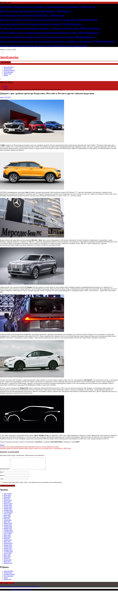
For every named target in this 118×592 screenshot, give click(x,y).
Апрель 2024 (8, 540)
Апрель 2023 (8, 560)
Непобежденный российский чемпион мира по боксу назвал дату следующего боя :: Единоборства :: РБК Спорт (35, 448)
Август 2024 (8, 533)
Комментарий (5, 469)
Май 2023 (7, 558)
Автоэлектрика (8, 67)
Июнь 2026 (7, 497)
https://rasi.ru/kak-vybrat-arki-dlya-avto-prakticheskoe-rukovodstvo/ (19, 586)
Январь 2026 (8, 505)
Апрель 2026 (8, 500)
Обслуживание (8, 72)
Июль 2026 (7, 495)
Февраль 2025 (8, 523)
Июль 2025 (7, 515)
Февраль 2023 (8, 563)
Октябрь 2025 (8, 510)
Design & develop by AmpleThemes (21, 589)
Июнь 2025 (7, 517)
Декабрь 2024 (8, 526)
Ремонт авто (7, 73)
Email (2, 475)
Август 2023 (8, 553)
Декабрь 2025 (8, 507)
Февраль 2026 (8, 503)
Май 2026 (7, 498)
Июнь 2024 (7, 536)
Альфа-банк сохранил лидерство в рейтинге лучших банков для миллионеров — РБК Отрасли (47, 7)
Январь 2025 (8, 525)
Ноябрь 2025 (8, 508)
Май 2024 (7, 538)
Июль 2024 (7, 535)
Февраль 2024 (8, 543)
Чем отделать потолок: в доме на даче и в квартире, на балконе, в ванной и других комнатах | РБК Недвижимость (57, 41)
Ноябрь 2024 (8, 528)
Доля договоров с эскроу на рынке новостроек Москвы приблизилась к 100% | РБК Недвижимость (49, 32)
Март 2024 (7, 541)
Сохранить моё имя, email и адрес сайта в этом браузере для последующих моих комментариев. (32, 482)
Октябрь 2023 (8, 550)
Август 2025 (8, 513)
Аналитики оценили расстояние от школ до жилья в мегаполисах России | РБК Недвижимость (47, 37)
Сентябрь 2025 (8, 512)
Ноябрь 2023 (8, 548)
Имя (2, 472)
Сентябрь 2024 (8, 531)
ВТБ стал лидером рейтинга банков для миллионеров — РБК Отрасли (35, 11)
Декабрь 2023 (8, 546)
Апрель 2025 (8, 520)
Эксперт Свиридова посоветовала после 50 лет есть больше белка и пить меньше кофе (43, 45)
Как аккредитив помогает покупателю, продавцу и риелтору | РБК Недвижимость (41, 24)
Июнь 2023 (7, 556)
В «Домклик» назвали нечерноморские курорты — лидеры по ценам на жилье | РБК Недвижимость (50, 28)
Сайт (1, 479)
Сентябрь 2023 (8, 551)
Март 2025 (7, 522)
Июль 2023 (7, 555)
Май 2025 (7, 518)
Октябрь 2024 (8, 530)
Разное (6, 75)
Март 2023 (7, 561)
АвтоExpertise (9, 57)
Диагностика (8, 68)
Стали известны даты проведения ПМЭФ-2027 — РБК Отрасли (32, 15)
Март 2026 (7, 502)
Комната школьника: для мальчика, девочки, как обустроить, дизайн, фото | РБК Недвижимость (48, 19)
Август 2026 (8, 493)
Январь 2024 (8, 545)
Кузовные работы (9, 70)
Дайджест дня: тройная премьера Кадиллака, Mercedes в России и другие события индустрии (29, 446)
